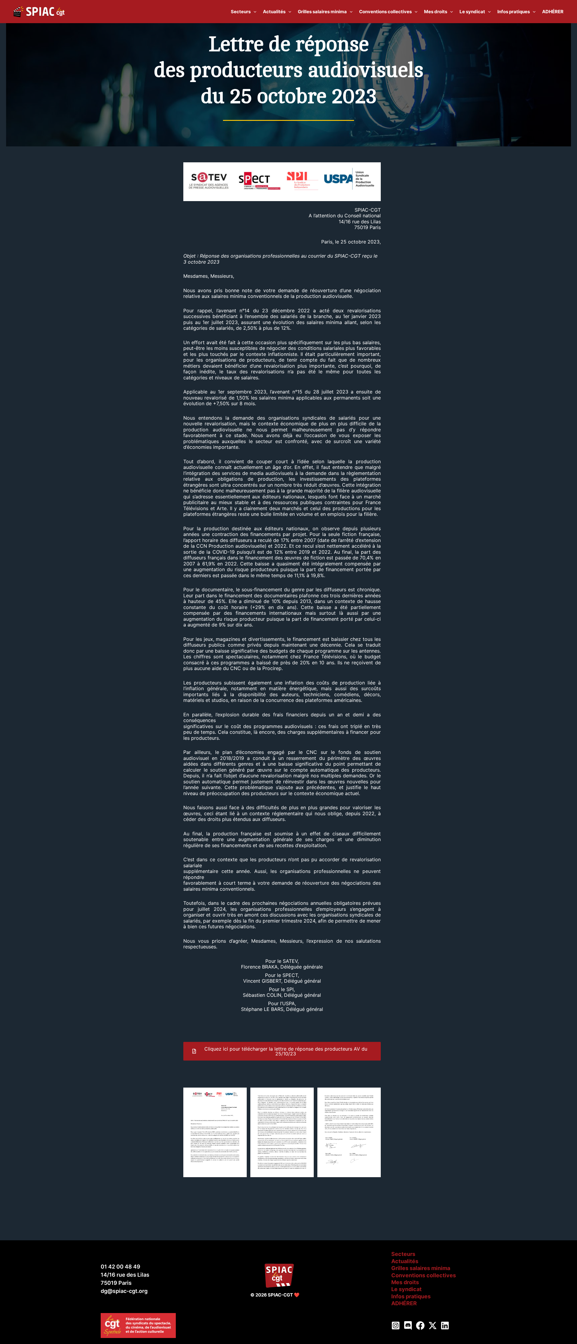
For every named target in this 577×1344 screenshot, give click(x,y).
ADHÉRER (404, 1303)
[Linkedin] (445, 1325)
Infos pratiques (411, 1296)
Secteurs (403, 1254)
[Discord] (408, 1325)
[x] (432, 1325)
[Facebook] (420, 1325)
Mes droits (405, 1282)
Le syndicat (406, 1289)
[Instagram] (395, 1325)
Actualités (404, 1261)
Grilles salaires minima (420, 1268)
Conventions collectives (423, 1275)
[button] (253, 11)
